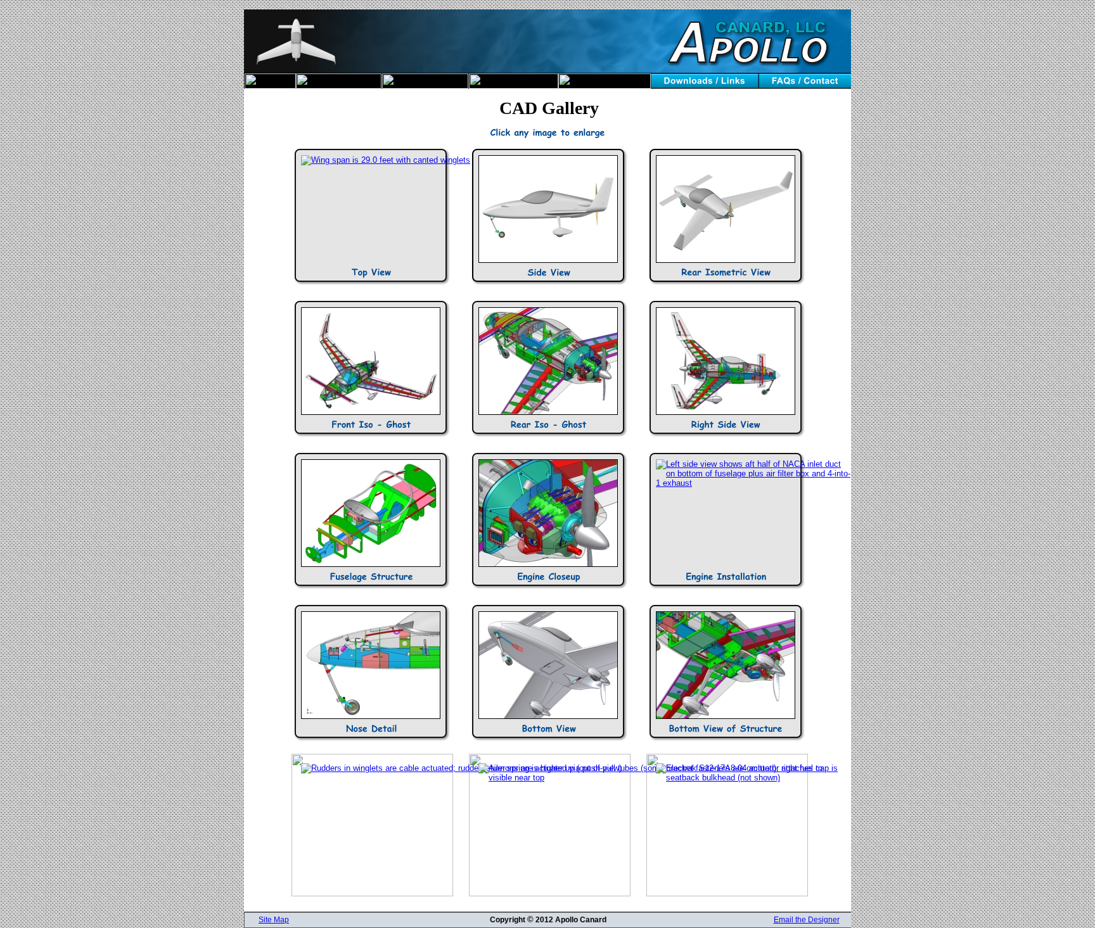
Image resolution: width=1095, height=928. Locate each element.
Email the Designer (807, 919)
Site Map (274, 919)
